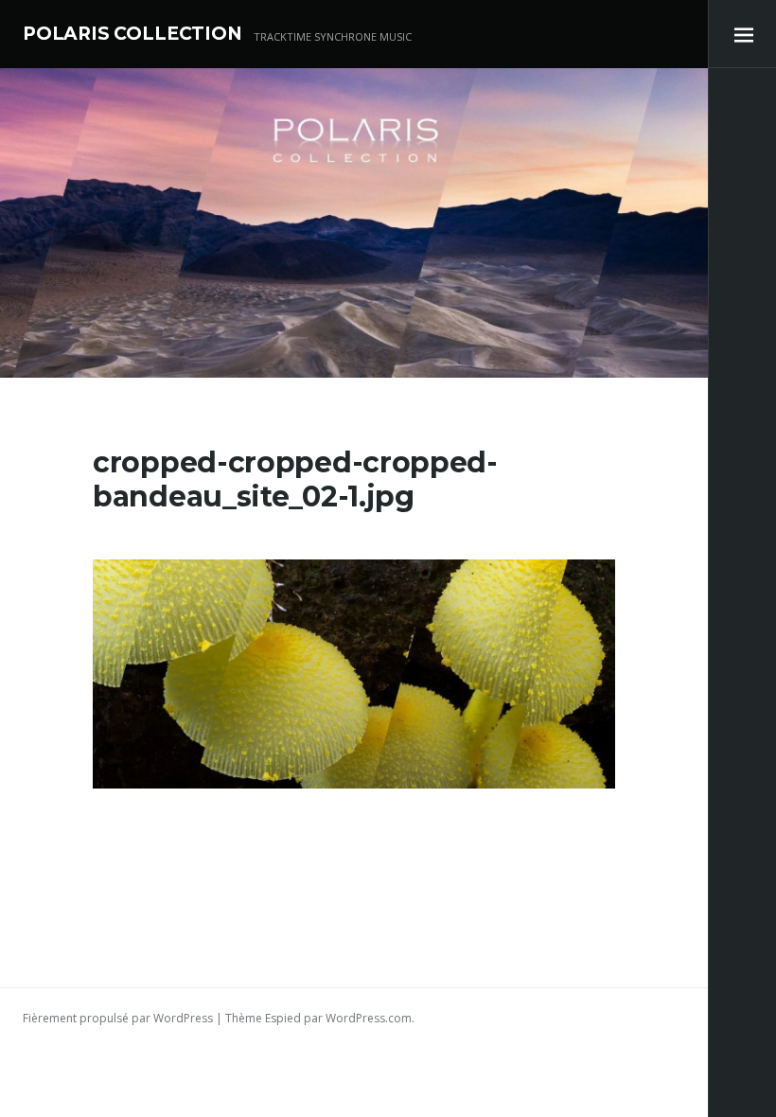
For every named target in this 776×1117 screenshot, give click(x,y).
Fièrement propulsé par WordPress (118, 1018)
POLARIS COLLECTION (132, 33)
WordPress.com (369, 1018)
